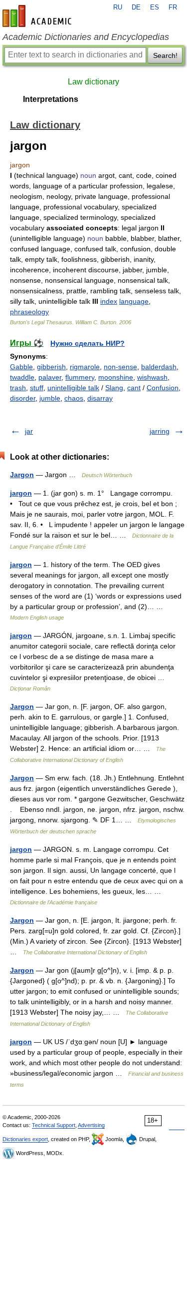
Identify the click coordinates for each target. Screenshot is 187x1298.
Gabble (21, 367)
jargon (21, 493)
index (108, 301)
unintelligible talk (73, 388)
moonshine (115, 377)
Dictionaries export (25, 1139)
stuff (36, 388)
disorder (22, 398)
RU (117, 7)
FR (173, 7)
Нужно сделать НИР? (87, 343)
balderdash (159, 367)
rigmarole (85, 367)
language (134, 301)
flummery (79, 377)
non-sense (120, 367)
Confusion (163, 388)
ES (154, 7)
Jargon (22, 475)
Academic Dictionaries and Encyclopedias (85, 37)
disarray (100, 398)
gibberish (51, 367)
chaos (73, 398)
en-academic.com (38, 16)
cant (134, 388)
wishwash (152, 377)
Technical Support (53, 1125)
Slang (114, 388)
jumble (49, 398)
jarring (160, 431)
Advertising (91, 1125)
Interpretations (50, 99)
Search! (165, 55)
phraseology (29, 312)
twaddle (22, 377)
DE (136, 7)
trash (18, 388)
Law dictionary (93, 81)
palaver (49, 377)
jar (29, 431)
